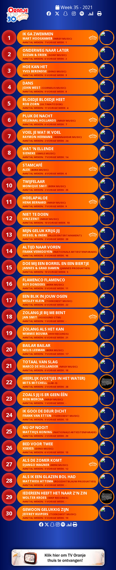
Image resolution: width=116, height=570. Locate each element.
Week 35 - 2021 (76, 7)
